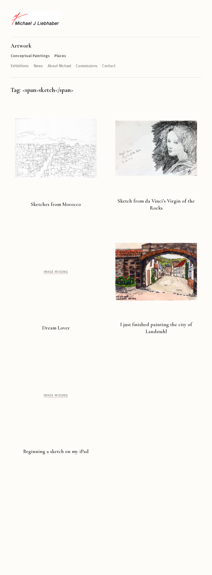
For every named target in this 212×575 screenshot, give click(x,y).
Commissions (86, 66)
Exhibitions (20, 66)
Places (60, 56)
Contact (109, 66)
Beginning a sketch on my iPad (56, 451)
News (38, 66)
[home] (35, 19)
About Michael (59, 66)
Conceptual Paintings (30, 56)
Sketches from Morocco (56, 204)
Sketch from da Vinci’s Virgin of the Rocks (156, 204)
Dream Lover (56, 328)
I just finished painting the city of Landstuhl (156, 328)
